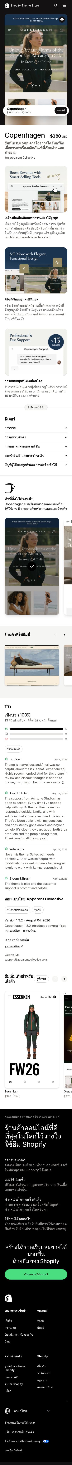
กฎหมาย (42, 1380)
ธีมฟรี (40, 1327)
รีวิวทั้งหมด (13, 748)
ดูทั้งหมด (41, 979)
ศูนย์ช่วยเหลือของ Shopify (15, 1368)
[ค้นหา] (56, 5)
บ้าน (7, 1341)
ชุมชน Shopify (14, 1384)
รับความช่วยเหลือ (17, 909)
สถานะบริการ (45, 1387)
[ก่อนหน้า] (55, 635)
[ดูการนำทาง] (64, 5)
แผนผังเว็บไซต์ (13, 1450)
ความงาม (10, 1327)
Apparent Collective (22, 157)
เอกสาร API (11, 1377)
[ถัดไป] (64, 635)
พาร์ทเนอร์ (43, 1373)
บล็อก (8, 1391)
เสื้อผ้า (8, 1320)
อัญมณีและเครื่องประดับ (19, 1334)
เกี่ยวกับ (41, 1366)
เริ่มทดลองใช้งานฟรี (36, 1274)
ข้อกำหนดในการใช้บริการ (20, 1422)
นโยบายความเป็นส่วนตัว (19, 1432)
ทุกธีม (37, 909)
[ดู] (32, 666)
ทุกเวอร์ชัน (29, 930)
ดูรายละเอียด (12, 930)
